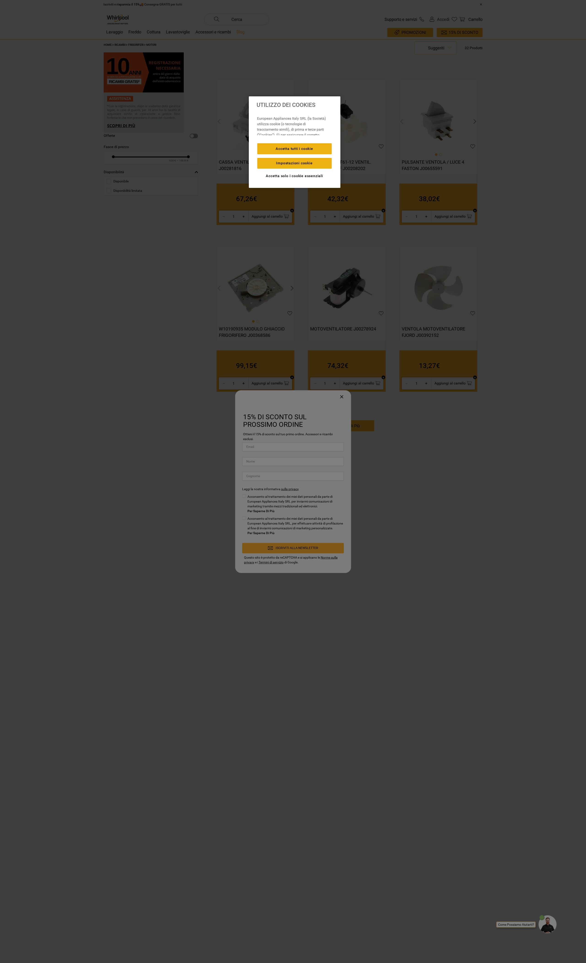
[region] (294, 142)
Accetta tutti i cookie (294, 148)
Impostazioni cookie (294, 163)
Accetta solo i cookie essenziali (294, 176)
